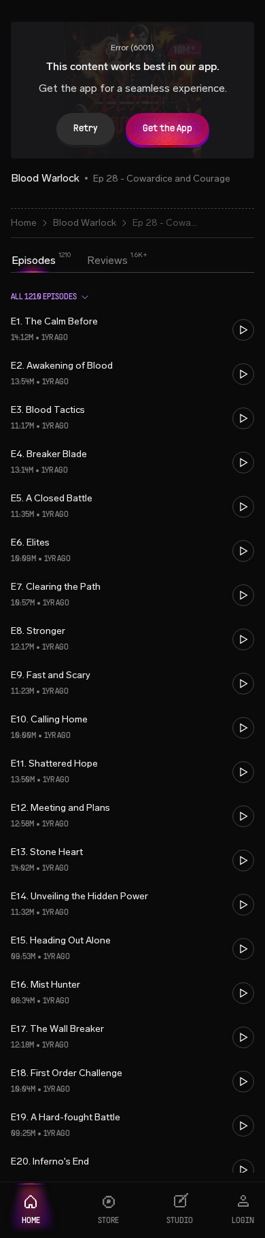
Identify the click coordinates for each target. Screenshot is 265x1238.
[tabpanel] (132, 726)
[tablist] (69, 262)
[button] (132, 329)
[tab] (33, 260)
